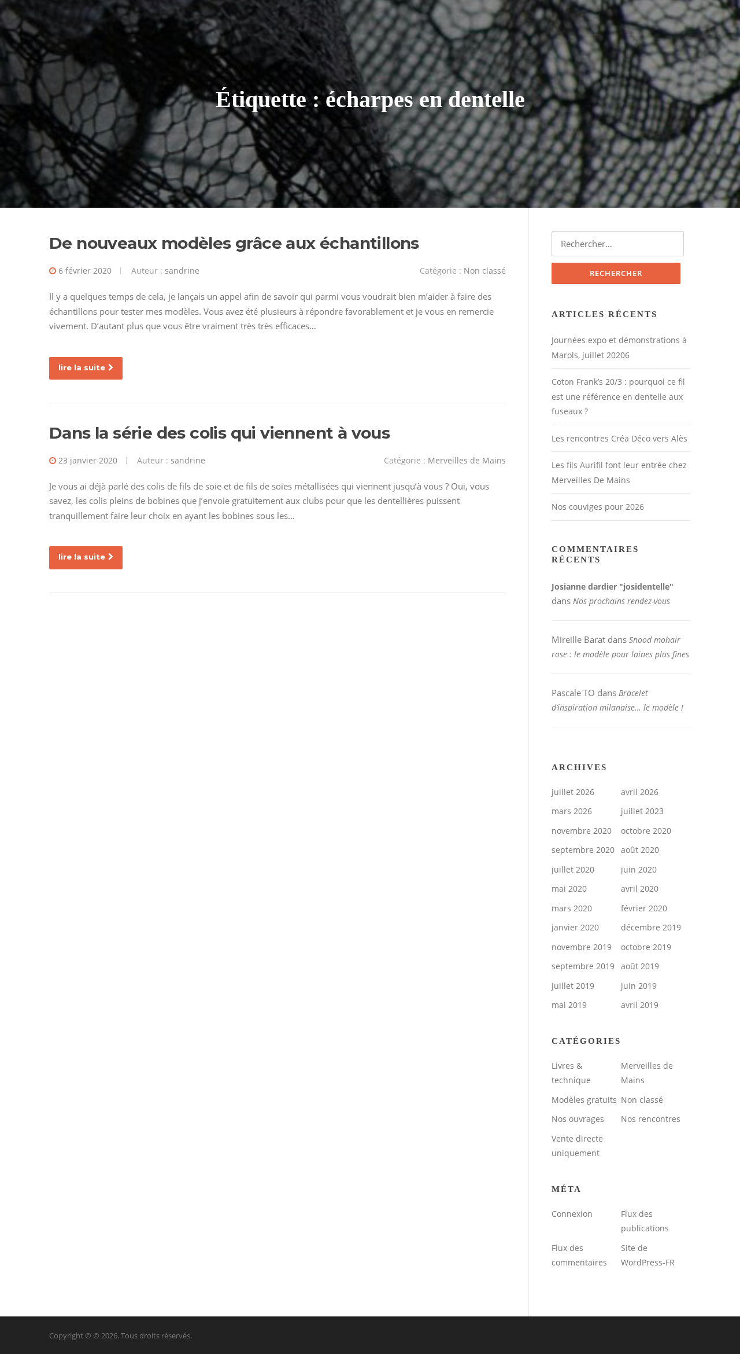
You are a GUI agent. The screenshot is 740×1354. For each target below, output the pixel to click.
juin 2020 (639, 869)
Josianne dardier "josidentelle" (613, 586)
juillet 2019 (573, 985)
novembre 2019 (582, 946)
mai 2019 (569, 1004)
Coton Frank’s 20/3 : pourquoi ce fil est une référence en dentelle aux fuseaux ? (618, 396)
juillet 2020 (573, 869)
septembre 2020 (583, 849)
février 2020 (644, 908)
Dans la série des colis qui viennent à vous (219, 433)
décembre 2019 (651, 927)
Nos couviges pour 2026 (598, 506)
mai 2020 (569, 888)
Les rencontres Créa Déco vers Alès (619, 438)
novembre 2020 (582, 830)
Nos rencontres (650, 1118)
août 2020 (640, 849)
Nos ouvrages (578, 1118)
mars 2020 (572, 908)
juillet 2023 (642, 810)
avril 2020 (639, 888)
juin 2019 (639, 985)
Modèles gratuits (584, 1099)
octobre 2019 (646, 946)
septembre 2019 (583, 966)
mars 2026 (572, 810)
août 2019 (640, 966)
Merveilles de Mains (467, 460)
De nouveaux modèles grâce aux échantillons (234, 243)
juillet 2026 (573, 791)
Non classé (485, 270)
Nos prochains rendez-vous (621, 600)
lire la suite (81, 367)
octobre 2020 (646, 830)
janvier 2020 (575, 927)
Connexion (572, 1213)
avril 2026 (639, 791)
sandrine (182, 270)
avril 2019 (639, 1004)
